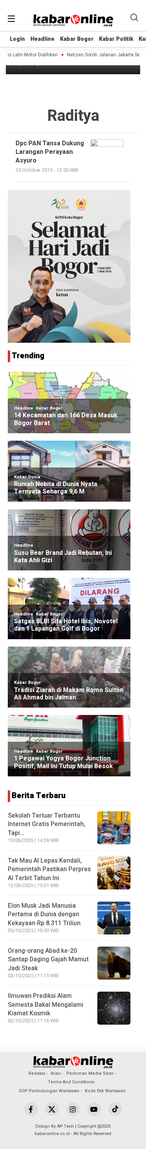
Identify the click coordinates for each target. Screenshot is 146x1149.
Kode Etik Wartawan (105, 1091)
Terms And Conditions (71, 1082)
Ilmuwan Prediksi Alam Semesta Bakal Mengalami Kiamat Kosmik (45, 1004)
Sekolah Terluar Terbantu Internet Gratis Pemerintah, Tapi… (46, 824)
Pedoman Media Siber (90, 1073)
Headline (42, 39)
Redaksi (36, 1073)
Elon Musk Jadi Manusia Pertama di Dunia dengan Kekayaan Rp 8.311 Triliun (44, 914)
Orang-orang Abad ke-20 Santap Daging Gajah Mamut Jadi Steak (48, 959)
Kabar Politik (116, 39)
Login (17, 39)
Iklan (56, 1073)
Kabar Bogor (76, 39)
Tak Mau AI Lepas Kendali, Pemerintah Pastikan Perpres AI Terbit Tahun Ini (49, 869)
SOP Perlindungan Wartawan (49, 1091)
